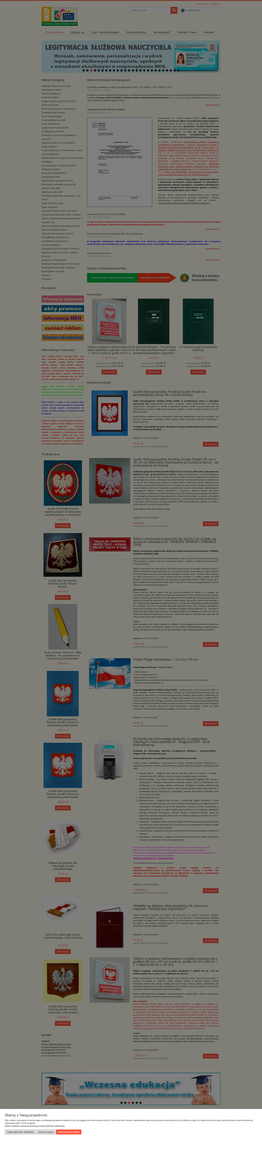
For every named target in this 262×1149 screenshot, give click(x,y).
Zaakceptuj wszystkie (68, 1132)
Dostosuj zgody (45, 1132)
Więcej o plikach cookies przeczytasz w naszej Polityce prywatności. (35, 1125)
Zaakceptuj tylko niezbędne (20, 1132)
